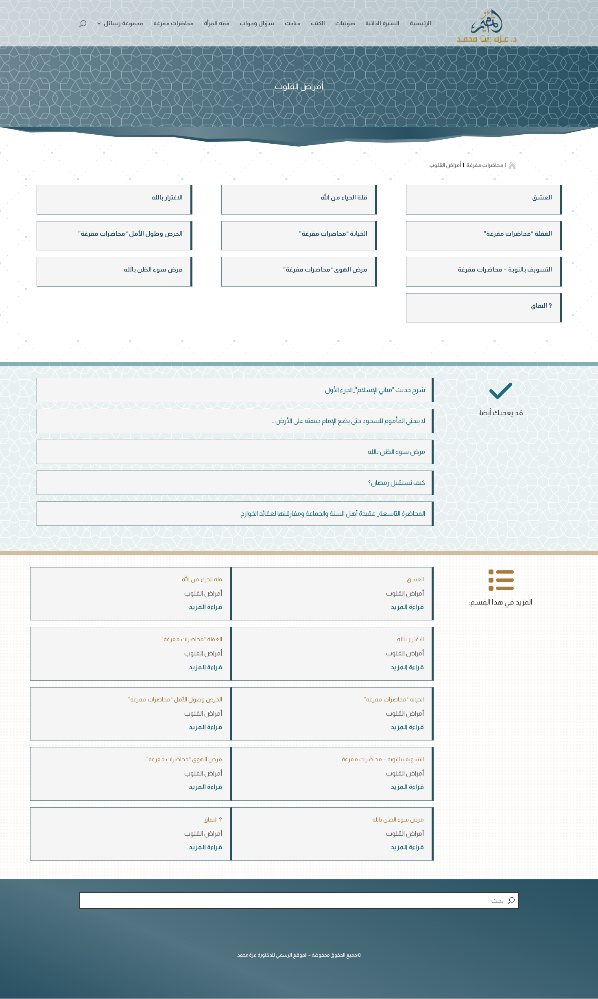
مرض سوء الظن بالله (153, 269)
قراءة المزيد (407, 606)
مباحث (293, 23)
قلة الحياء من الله (344, 197)
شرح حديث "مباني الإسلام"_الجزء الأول (375, 389)
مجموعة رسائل (123, 23)
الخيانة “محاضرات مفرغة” (333, 233)
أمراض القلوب (405, 593)
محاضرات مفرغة (173, 23)
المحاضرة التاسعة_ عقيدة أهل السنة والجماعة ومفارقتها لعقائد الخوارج (332, 513)
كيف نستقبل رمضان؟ (396, 482)
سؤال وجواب (257, 23)
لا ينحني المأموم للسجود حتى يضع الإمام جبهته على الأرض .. (348, 420)
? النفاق (541, 305)
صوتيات (345, 23)
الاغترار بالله (167, 197)
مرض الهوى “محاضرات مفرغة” (325, 269)
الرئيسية (420, 23)
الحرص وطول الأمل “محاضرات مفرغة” (130, 233)
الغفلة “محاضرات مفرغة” (518, 233)
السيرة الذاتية (382, 23)
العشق (542, 197)
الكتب (318, 23)
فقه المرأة (216, 23)
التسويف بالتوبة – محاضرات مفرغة (505, 269)
